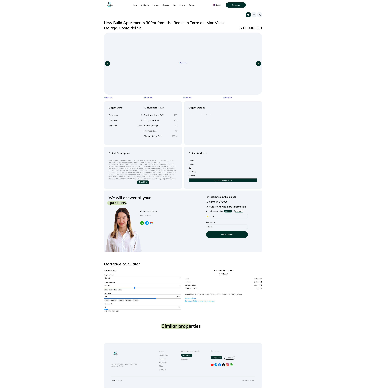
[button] (208, 216)
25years (135, 300)
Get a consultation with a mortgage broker (200, 301)
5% (117, 311)
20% (106, 289)
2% (106, 311)
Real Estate (145, 5)
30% (110, 289)
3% (109, 311)
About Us (165, 5)
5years (107, 300)
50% (120, 289)
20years (128, 300)
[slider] (135, 288)
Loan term (107, 293)
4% (113, 311)
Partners (192, 5)
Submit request (227, 234)
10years (113, 300)
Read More (143, 182)
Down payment (109, 282)
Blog (174, 5)
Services (155, 5)
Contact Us (236, 5)
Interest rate (108, 304)
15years (121, 300)
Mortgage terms (190, 298)
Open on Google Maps (223, 180)
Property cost (109, 275)
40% (115, 289)
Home (135, 5)
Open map (186, 355)
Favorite (182, 5)
